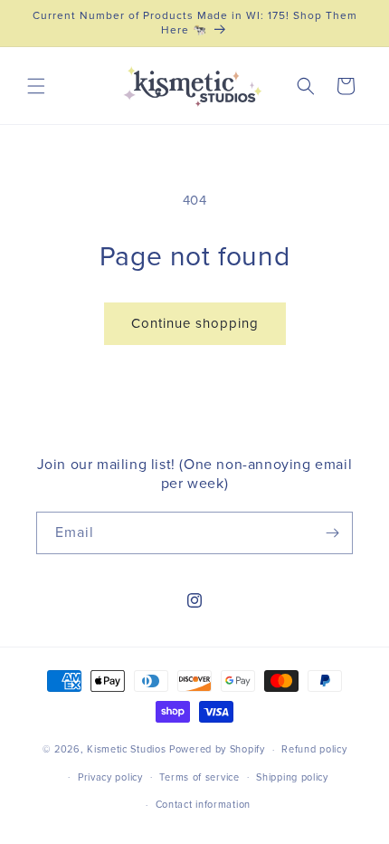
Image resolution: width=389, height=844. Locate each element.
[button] (36, 86)
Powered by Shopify (217, 749)
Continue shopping (195, 323)
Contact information (203, 804)
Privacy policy (110, 777)
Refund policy (313, 749)
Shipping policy (292, 777)
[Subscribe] (332, 533)
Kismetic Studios (126, 749)
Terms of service (199, 777)
